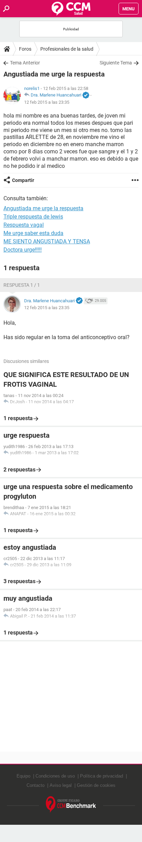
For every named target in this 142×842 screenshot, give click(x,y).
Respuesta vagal (23, 225)
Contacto (35, 785)
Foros (25, 49)
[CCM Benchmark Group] (71, 804)
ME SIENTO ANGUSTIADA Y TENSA (46, 241)
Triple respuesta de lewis (33, 216)
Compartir (23, 180)
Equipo (23, 776)
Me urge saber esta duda (33, 233)
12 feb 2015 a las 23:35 (46, 102)
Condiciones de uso (55, 776)
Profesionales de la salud (66, 49)
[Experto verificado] (85, 95)
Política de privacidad (101, 776)
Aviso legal (61, 785)
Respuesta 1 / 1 (21, 285)
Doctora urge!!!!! (22, 249)
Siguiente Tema (116, 62)
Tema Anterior (25, 62)
